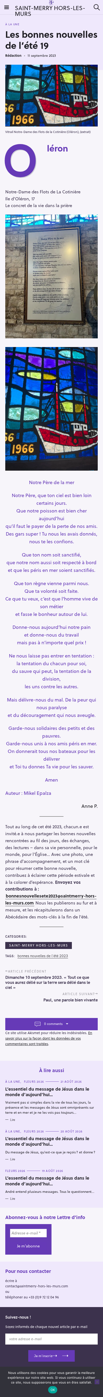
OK (53, 1390)
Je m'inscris (43, 1356)
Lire (12, 1120)
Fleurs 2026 (34, 1081)
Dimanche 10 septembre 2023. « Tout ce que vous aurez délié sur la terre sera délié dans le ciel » (47, 982)
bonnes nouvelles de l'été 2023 (42, 956)
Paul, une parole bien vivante (70, 1000)
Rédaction (13, 55)
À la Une (12, 24)
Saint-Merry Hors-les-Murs (38, 945)
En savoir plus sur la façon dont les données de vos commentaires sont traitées (48, 1038)
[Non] (97, 1381)
